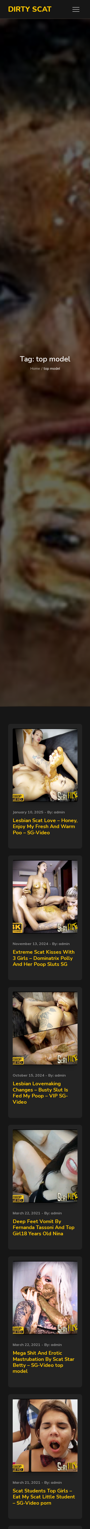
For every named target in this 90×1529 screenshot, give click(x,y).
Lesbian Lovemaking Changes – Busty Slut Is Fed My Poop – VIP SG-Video (40, 1092)
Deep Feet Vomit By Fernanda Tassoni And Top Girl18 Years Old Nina (44, 1227)
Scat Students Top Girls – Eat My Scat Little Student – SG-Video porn (44, 1496)
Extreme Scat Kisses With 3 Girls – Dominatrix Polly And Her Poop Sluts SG (44, 958)
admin (59, 812)
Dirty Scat (29, 9)
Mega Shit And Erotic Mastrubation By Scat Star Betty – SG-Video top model (43, 1362)
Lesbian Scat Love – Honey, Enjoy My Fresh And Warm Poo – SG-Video (45, 826)
